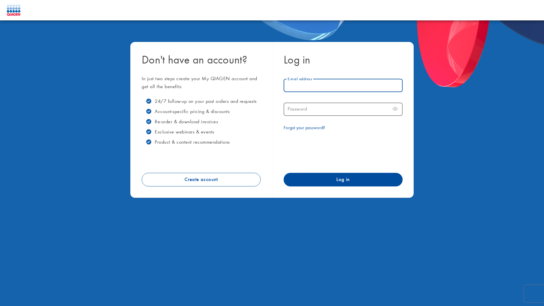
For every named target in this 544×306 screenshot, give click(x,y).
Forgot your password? (304, 128)
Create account (201, 179)
